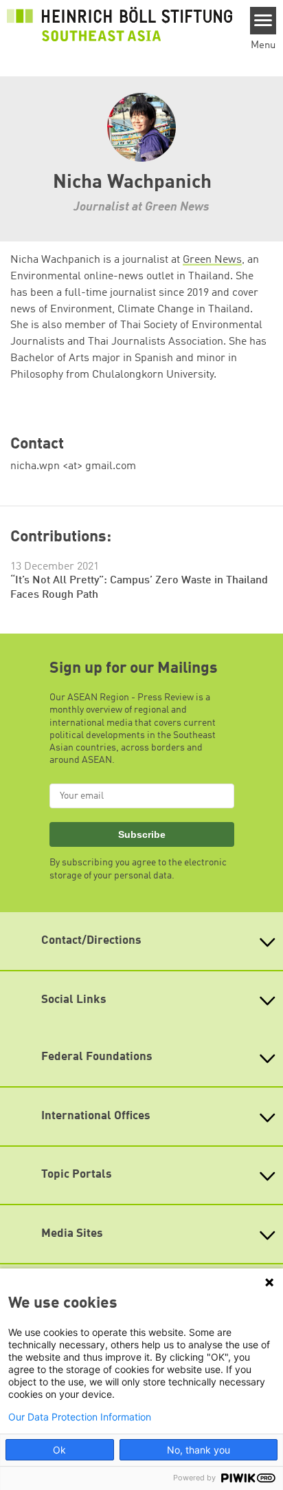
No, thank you (198, 1450)
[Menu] (263, 20)
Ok (59, 1450)
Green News (212, 260)
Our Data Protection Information (79, 1417)
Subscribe (142, 834)
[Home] (119, 23)
